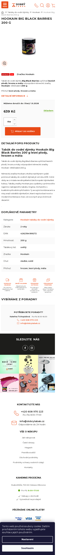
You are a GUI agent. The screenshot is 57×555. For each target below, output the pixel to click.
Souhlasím (27, 548)
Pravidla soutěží (28, 452)
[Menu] (4, 4)
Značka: (25, 74)
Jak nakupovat (28, 438)
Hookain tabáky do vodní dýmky (37, 220)
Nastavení (27, 539)
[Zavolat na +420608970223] (36, 5)
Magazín (28, 447)
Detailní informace (13, 96)
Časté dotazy (28, 442)
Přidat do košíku (25, 131)
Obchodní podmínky (28, 457)
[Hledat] (42, 5)
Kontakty (28, 467)
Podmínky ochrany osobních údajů (28, 462)
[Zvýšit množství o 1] (14, 120)
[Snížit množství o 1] (14, 124)
